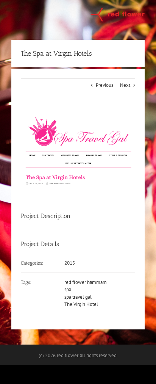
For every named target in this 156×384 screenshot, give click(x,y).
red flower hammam (85, 282)
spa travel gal (78, 297)
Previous (104, 85)
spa (67, 289)
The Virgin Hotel (81, 304)
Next (125, 85)
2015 (69, 263)
